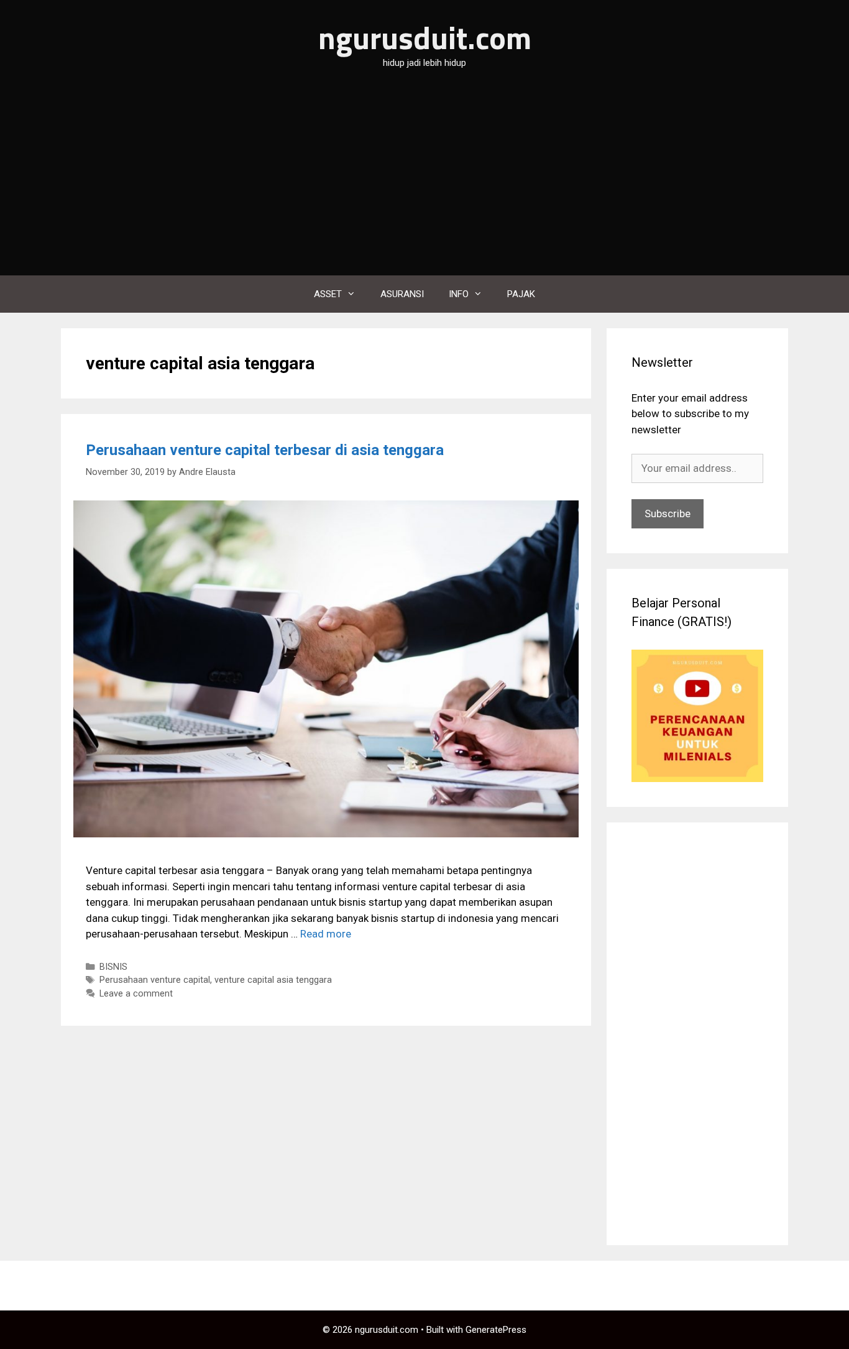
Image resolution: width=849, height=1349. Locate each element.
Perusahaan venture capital (154, 980)
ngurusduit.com (424, 37)
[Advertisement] (424, 182)
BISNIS (113, 967)
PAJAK (521, 294)
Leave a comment (136, 993)
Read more (325, 934)
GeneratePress (496, 1329)
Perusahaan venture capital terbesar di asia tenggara (265, 450)
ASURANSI (402, 294)
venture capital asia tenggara (273, 980)
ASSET (328, 294)
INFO (459, 294)
